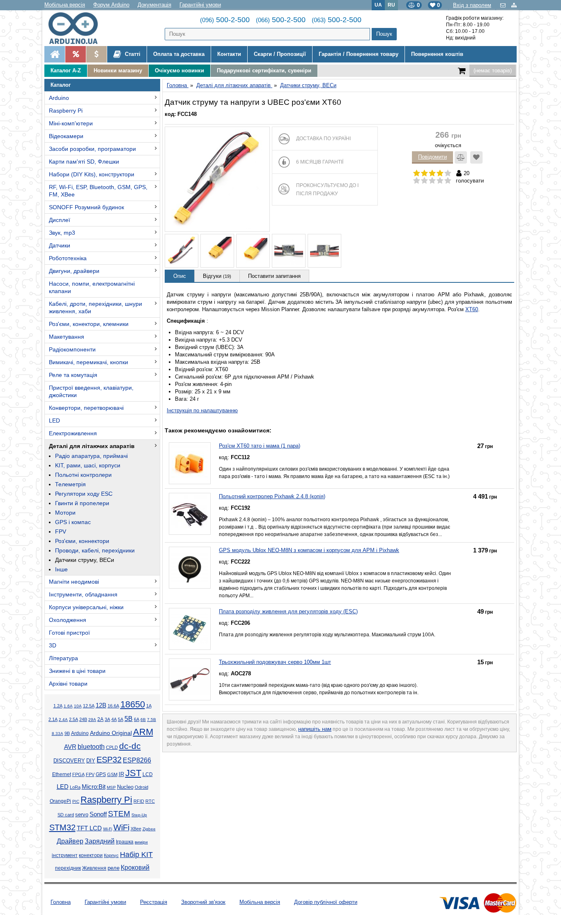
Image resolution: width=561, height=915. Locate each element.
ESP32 (109, 759)
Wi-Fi (107, 829)
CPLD (112, 747)
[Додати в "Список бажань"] (476, 157)
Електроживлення (73, 433)
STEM (119, 813)
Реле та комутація (73, 375)
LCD (148, 774)
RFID (138, 801)
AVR (70, 747)
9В (67, 733)
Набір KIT (136, 854)
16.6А (113, 705)
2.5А (73, 719)
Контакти (229, 54)
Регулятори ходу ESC (84, 493)
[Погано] (424, 181)
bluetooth (91, 746)
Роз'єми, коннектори (82, 541)
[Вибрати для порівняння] (461, 157)
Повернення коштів (437, 54)
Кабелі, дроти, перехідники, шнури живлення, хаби (95, 307)
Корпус (111, 855)
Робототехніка (68, 258)
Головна (61, 902)
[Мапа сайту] (514, 5)
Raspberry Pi (66, 110)
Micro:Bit (94, 786)
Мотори (65, 512)
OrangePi (60, 801)
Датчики (59, 245)
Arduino (59, 98)
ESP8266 (137, 760)
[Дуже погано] (416, 181)
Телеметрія (70, 484)
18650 (132, 704)
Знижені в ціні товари (77, 671)
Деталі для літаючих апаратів (92, 446)
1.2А (57, 705)
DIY (90, 761)
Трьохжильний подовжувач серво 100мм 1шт (275, 662)
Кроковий (135, 867)
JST (133, 773)
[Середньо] (432, 181)
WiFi (121, 827)
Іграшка (124, 842)
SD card (65, 814)
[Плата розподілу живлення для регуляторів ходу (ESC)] (189, 628)
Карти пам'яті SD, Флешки (84, 161)
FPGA (78, 774)
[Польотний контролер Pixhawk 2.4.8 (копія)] (189, 513)
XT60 (471, 309)
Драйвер (70, 841)
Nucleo (125, 787)
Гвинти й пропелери (82, 503)
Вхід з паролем (472, 5)
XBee (136, 828)
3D (52, 645)
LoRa (75, 787)
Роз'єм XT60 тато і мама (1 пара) (259, 446)
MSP (111, 787)
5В (128, 718)
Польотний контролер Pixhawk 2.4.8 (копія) (272, 496)
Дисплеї (59, 220)
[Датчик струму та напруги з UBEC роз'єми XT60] (217, 179)
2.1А (52, 719)
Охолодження (67, 620)
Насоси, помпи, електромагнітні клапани (92, 287)
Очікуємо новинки (179, 70)
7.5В (151, 719)
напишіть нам (314, 729)
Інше (61, 569)
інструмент (65, 855)
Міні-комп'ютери (71, 123)
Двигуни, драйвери (74, 271)
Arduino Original (111, 733)
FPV (60, 531)
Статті (131, 54)
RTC (150, 801)
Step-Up (139, 815)
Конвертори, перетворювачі (86, 407)
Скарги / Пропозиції (280, 54)
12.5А (88, 705)
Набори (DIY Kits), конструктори (91, 174)
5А (120, 719)
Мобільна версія (64, 5)
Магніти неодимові (74, 581)
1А (149, 705)
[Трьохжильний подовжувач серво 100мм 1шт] (189, 679)
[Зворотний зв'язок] (503, 5)
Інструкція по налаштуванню (202, 410)
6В (143, 719)
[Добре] (440, 181)
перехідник (68, 868)
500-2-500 (225, 20)
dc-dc (130, 746)
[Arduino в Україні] (79, 28)
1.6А (68, 706)
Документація (154, 5)
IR (121, 774)
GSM (112, 774)
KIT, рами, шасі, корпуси (87, 465)
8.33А (57, 733)
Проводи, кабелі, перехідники (95, 550)
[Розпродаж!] (75, 54)
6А (136, 719)
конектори (91, 855)
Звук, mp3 (62, 232)
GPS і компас (73, 522)
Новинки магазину (118, 70)
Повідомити (432, 157)
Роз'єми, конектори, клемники (89, 324)
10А (78, 706)
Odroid (141, 787)
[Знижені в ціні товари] (96, 54)
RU (391, 4)
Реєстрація (153, 902)
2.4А (63, 719)
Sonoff (98, 814)
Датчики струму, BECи (84, 560)
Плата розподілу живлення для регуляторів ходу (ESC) (288, 611)
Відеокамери (66, 136)
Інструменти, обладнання (83, 594)
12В (101, 705)
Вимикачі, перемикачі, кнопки (88, 362)
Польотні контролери (83, 474)
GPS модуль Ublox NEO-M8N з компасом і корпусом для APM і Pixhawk (309, 550)
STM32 (62, 827)
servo (81, 815)
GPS (101, 774)
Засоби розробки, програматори (92, 149)
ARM (143, 732)
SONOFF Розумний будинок (86, 207)
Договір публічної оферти (325, 902)
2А (100, 719)
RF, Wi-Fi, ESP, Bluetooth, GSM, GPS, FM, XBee (98, 191)
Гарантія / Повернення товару (358, 54)
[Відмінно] (447, 181)
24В (83, 719)
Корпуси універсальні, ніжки (86, 607)
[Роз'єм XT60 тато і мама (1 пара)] (189, 463)
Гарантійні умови (200, 5)
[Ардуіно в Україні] (54, 54)
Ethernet (61, 774)
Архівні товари (68, 683)
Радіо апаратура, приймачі (91, 456)
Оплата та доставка (179, 54)
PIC (75, 801)
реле (114, 868)
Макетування (66, 336)
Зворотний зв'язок (203, 902)
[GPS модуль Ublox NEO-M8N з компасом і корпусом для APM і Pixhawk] (189, 567)
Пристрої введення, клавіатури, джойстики (91, 391)
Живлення (94, 868)
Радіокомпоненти (72, 349)
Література (63, 658)
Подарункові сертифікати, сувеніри (264, 70)
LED (54, 420)
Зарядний (100, 841)
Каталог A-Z (66, 70)
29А (92, 719)
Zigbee (149, 829)
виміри (141, 842)
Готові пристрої (69, 632)
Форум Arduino (111, 5)
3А (107, 719)
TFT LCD (89, 828)
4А (114, 719)
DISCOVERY (69, 761)
